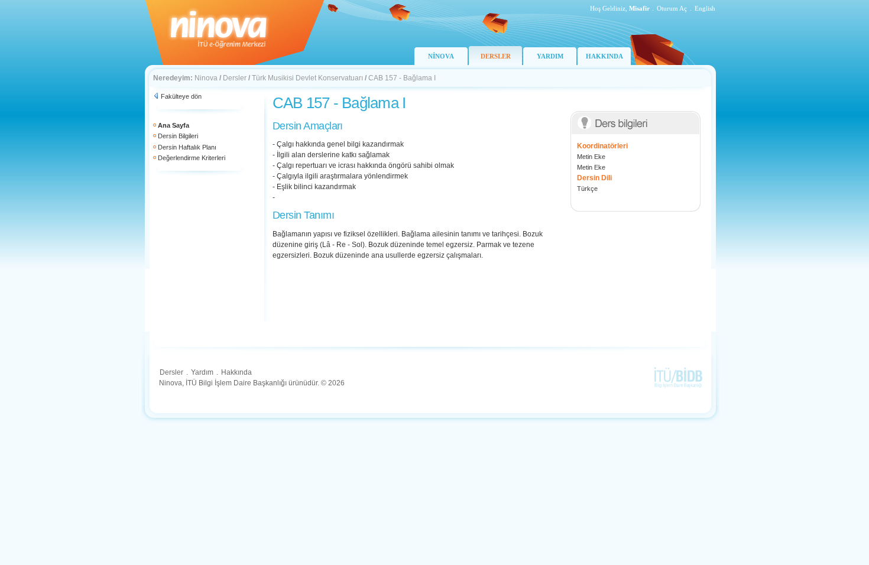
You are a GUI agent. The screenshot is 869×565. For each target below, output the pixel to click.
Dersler (235, 78)
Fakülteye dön (181, 96)
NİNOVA (441, 56)
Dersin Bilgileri (178, 135)
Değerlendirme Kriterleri (191, 157)
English (705, 8)
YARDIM (550, 56)
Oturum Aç (672, 8)
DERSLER (496, 56)
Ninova (206, 78)
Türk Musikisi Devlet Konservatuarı (307, 78)
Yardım (202, 372)
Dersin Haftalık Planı (187, 147)
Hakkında (236, 372)
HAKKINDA (604, 56)
